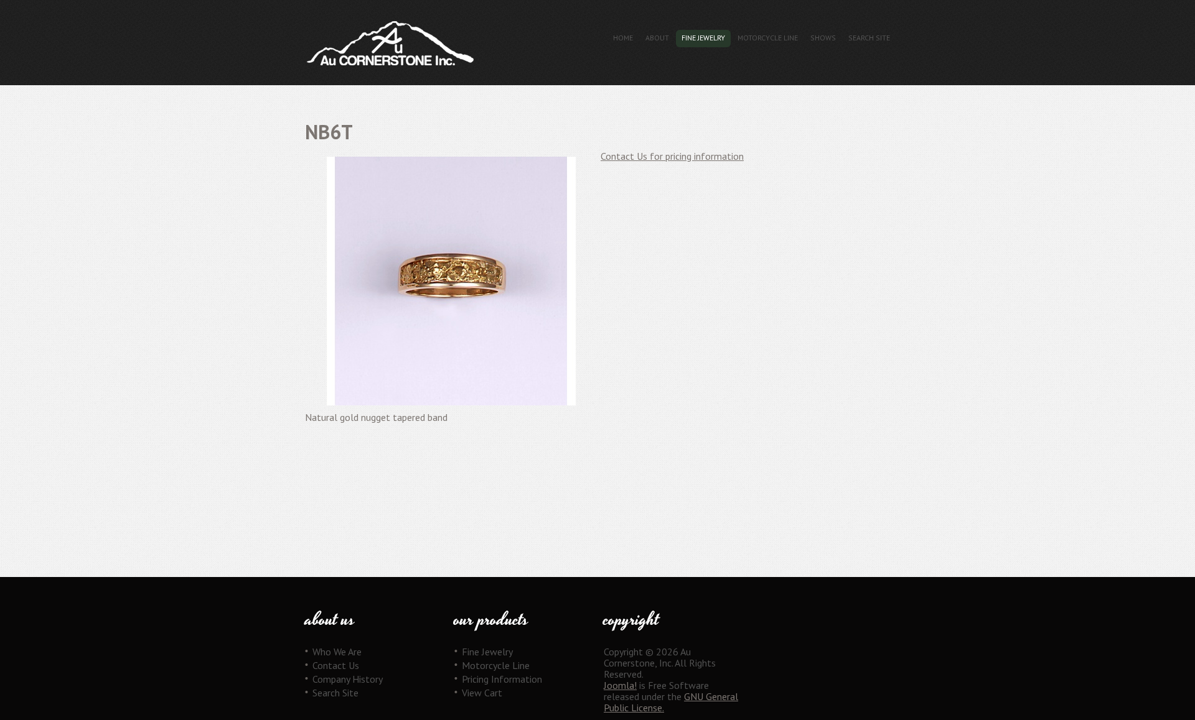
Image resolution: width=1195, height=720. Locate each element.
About (657, 37)
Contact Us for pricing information (672, 156)
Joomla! (620, 685)
